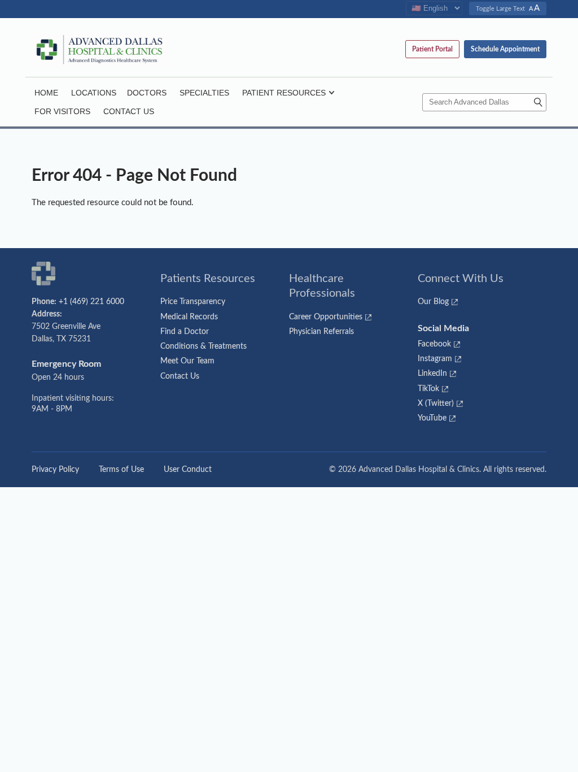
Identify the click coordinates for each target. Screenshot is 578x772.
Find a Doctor (184, 332)
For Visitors (62, 111)
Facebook (434, 344)
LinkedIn (432, 374)
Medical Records (189, 317)
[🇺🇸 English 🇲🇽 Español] (434, 9)
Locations (93, 92)
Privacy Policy (55, 470)
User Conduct (188, 470)
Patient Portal (432, 49)
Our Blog (433, 302)
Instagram (435, 359)
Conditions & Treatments (203, 346)
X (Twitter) (436, 403)
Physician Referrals (321, 332)
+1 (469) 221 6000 (91, 302)
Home (46, 92)
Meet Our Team (187, 361)
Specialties (204, 92)
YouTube (432, 418)
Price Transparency (192, 302)
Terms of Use (121, 470)
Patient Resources (284, 92)
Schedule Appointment (505, 49)
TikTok (428, 389)
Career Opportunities (325, 317)
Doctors (147, 92)
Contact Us (128, 111)
